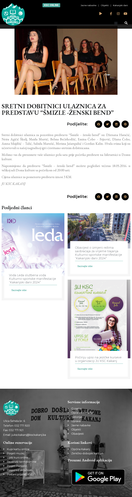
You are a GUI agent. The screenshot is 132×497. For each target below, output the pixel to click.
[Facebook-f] (111, 13)
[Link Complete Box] (33, 256)
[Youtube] (125, 13)
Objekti (104, 5)
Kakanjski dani (120, 5)
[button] (115, 22)
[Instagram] (118, 13)
